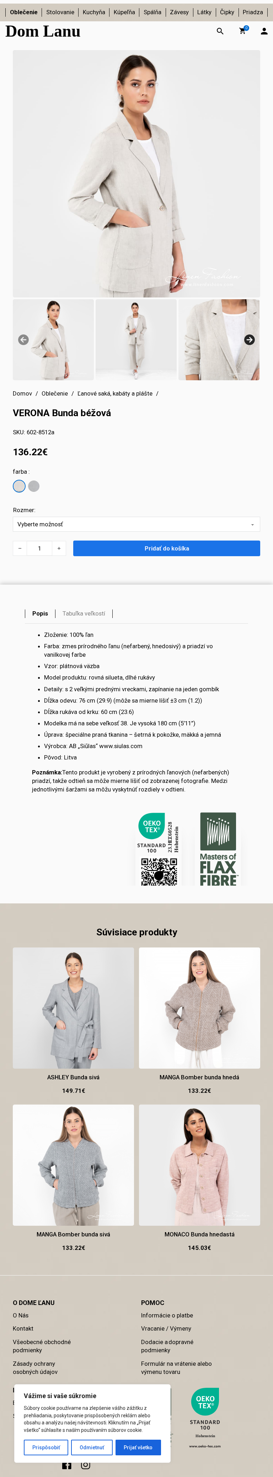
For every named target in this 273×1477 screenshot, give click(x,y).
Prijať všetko (138, 1447)
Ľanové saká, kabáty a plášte (114, 393)
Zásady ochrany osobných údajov (35, 1368)
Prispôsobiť (46, 1447)
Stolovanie (60, 12)
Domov (22, 393)
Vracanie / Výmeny (166, 1328)
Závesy (179, 12)
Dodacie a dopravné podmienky (167, 1346)
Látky (204, 12)
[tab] (40, 613)
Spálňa (152, 12)
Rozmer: (24, 510)
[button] (242, 31)
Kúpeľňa (124, 12)
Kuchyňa (94, 12)
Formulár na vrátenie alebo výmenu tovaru (176, 1368)
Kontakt (23, 1328)
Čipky (227, 12)
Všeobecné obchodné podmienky (42, 1346)
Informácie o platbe (167, 1315)
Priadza (253, 12)
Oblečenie (24, 12)
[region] (92, 1423)
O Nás (20, 1315)
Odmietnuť (92, 1447)
